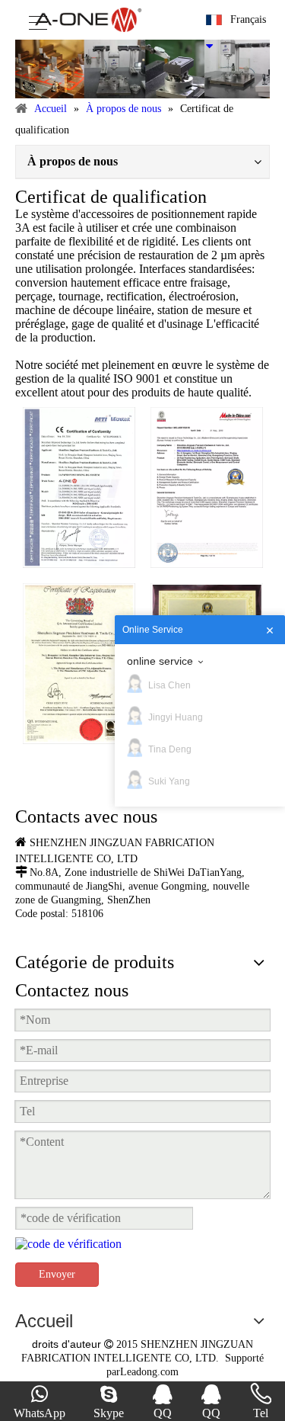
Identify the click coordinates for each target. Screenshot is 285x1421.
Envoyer (57, 1274)
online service (160, 661)
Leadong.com (149, 1372)
